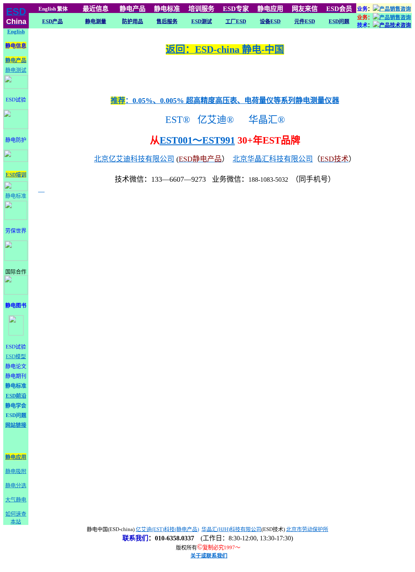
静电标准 (15, 196)
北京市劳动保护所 (307, 529)
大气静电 (15, 500)
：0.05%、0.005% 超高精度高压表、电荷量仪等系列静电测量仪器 (225, 101)
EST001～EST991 (197, 140)
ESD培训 (16, 175)
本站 (16, 521)
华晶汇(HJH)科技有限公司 (231, 529)
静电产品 (15, 60)
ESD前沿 (16, 396)
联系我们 (135, 538)
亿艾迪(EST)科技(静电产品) (167, 529)
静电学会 (15, 405)
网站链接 (15, 425)
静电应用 (15, 457)
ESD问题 (16, 415)
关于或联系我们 (208, 556)
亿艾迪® (218, 119)
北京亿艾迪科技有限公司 (134, 159)
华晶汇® (267, 119)
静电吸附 (15, 471)
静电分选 (15, 485)
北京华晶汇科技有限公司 (273, 159)
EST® (176, 119)
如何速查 (15, 514)
